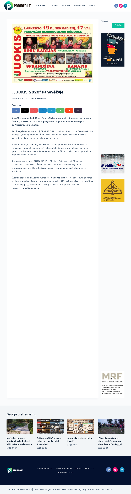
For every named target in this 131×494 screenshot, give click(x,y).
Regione (55, 6)
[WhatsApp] (60, 110)
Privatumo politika (64, 469)
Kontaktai (89, 469)
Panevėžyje (41, 6)
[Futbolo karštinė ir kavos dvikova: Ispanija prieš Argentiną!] (50, 426)
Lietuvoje (66, 6)
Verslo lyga (79, 6)
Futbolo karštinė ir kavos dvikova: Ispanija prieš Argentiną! (49, 441)
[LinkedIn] (43, 110)
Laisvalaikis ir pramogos (35, 98)
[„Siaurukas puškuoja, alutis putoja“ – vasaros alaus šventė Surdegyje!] (111, 426)
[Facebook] (116, 6)
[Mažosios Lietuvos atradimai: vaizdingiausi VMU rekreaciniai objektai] (20, 426)
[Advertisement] (112, 110)
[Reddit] (69, 110)
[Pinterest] (34, 110)
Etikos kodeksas (65, 472)
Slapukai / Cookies (45, 469)
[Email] (78, 110)
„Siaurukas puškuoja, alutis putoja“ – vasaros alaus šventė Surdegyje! (110, 441)
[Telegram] (125, 6)
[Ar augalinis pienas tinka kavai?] (80, 426)
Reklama (78, 469)
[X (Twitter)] (25, 110)
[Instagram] (121, 6)
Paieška (104, 21)
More (91, 6)
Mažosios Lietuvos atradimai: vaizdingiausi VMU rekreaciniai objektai (19, 441)
